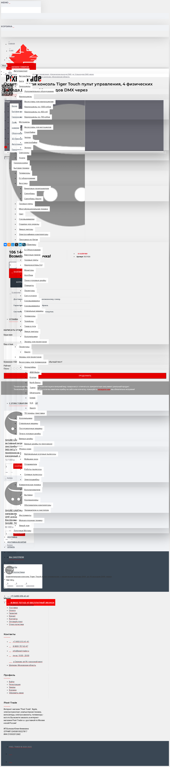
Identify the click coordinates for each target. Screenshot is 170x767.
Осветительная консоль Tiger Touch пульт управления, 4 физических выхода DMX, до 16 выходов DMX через (59, 576)
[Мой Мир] (12, 244)
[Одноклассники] (9, 244)
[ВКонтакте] (5, 244)
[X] (16, 244)
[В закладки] (7, 471)
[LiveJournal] (24, 244)
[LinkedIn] (20, 244)
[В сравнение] (12, 471)
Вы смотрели (16, 557)
